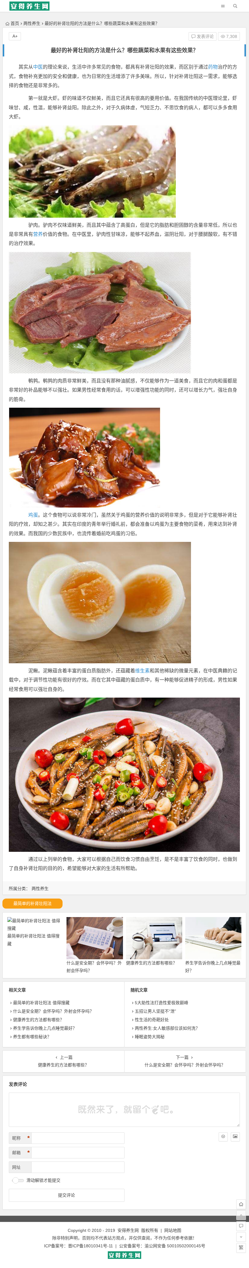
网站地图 (172, 1230)
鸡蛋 (33, 515)
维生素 (142, 670)
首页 (15, 23)
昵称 (21, 1138)
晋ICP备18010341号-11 (90, 1245)
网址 (16, 1167)
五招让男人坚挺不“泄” (155, 1011)
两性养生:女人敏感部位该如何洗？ (167, 1028)
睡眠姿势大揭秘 (150, 1036)
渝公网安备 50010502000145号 (175, 1245)
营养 (38, 234)
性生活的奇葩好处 (152, 1019)
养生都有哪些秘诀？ (32, 1036)
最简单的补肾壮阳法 (32, 903)
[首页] (241, 1204)
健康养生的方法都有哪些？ (151, 962)
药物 (213, 67)
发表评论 (205, 36)
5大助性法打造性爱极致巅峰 (161, 1002)
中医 (38, 67)
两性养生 (31, 23)
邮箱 (21, 1152)
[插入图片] (235, 1136)
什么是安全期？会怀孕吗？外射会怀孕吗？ (53, 1011)
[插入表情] (223, 1136)
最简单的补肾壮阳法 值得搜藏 (41, 1002)
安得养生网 (128, 1230)
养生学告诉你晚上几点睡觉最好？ (45, 1028)
